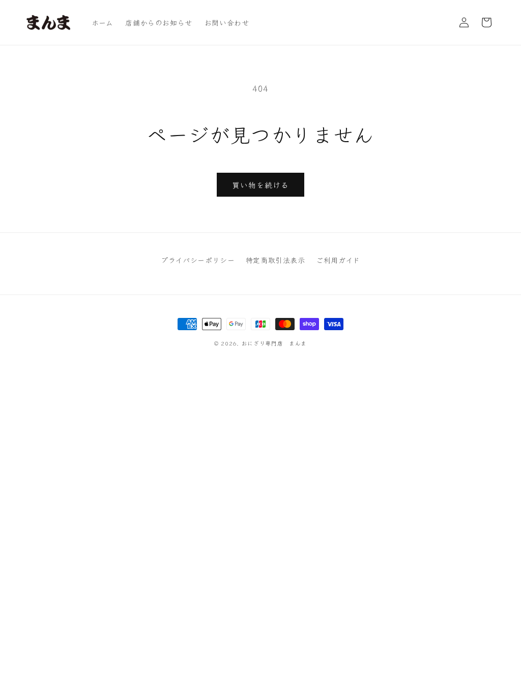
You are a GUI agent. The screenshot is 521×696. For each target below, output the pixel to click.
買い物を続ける (260, 184)
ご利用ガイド (338, 260)
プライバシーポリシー (198, 260)
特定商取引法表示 (275, 260)
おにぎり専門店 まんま (274, 343)
